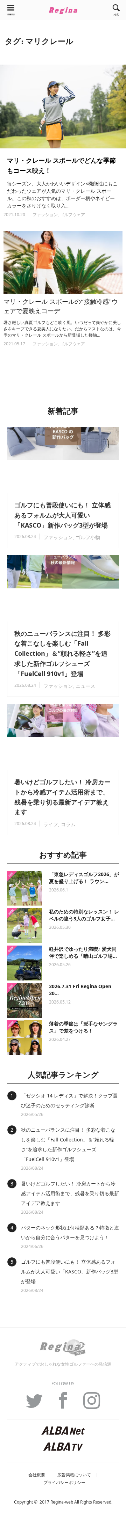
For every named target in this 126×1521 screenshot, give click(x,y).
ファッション (45, 215)
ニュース (85, 686)
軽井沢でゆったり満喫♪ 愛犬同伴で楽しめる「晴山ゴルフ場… (83, 952)
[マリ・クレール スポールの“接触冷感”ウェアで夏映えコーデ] (63, 262)
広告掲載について (74, 1475)
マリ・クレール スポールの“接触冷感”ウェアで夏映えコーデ (61, 306)
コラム (68, 824)
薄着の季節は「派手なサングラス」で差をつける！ (83, 1027)
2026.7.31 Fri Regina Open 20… (80, 990)
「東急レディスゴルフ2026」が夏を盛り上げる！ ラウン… (84, 877)
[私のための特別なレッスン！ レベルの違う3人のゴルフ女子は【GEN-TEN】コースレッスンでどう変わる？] (24, 925)
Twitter (34, 1404)
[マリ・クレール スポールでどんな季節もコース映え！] (63, 106)
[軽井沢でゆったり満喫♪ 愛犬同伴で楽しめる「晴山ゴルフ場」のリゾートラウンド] (24, 963)
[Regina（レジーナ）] (63, 10)
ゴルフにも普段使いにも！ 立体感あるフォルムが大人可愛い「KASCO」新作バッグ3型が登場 (62, 515)
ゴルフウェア (72, 215)
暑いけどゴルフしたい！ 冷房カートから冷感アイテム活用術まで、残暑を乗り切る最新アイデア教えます (62, 797)
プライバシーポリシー (64, 1482)
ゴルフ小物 (88, 537)
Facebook (63, 1404)
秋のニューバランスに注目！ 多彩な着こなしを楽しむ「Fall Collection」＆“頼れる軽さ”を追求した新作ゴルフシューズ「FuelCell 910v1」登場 (62, 653)
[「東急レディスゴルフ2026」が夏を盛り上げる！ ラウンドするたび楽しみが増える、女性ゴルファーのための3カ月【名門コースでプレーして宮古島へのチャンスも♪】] (24, 888)
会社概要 (36, 1475)
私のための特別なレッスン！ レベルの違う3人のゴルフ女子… (84, 915)
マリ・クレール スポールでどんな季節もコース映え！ (61, 165)
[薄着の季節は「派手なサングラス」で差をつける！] (24, 1037)
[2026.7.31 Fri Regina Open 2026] (24, 1000)
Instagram (92, 1404)
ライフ (50, 824)
